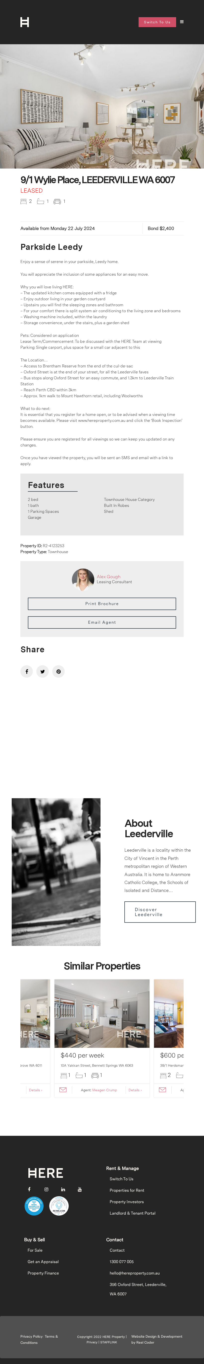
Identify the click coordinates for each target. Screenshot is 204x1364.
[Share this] (26, 671)
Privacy (92, 1342)
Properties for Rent (127, 1190)
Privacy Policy (31, 1336)
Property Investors (127, 1201)
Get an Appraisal (43, 1261)
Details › (35, 1090)
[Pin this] (58, 671)
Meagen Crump (104, 1090)
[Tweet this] (42, 671)
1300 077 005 (122, 1261)
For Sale (35, 1250)
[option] (102, 120)
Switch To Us (121, 1179)
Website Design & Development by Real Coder (156, 1339)
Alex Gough (108, 576)
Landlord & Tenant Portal (132, 1213)
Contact (117, 1250)
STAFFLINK (108, 1342)
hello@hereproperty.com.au (135, 1273)
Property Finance (43, 1273)
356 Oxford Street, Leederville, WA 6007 (138, 1289)
